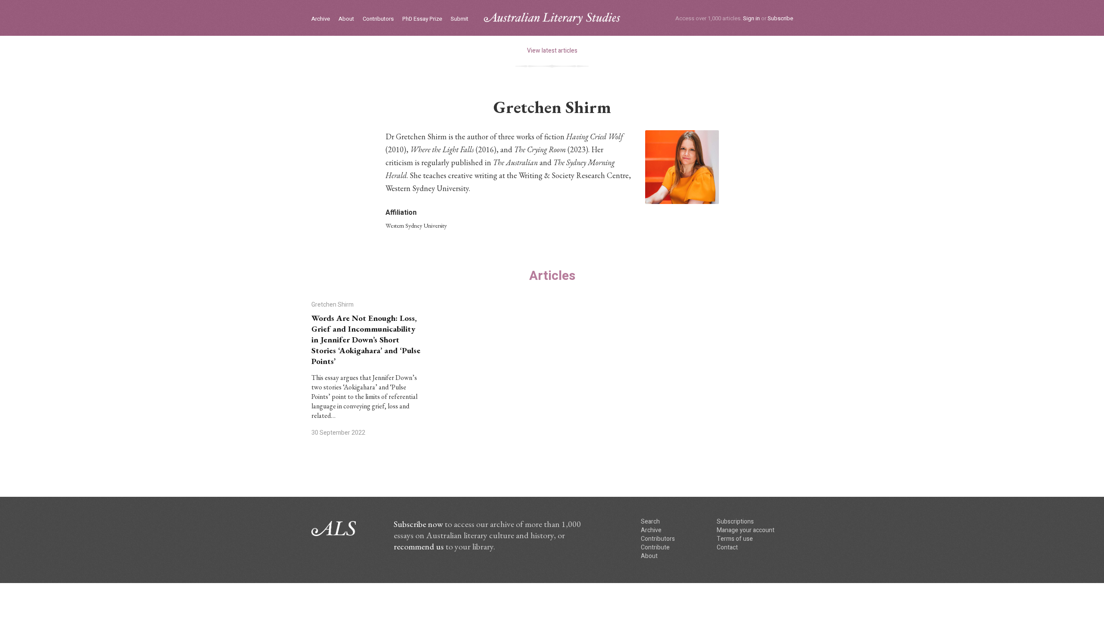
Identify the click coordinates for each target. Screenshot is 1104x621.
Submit (459, 19)
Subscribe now (418, 524)
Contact (727, 547)
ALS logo (552, 19)
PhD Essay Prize (422, 19)
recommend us (419, 546)
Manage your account (746, 530)
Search (650, 521)
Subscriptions (735, 521)
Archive (320, 19)
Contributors (378, 19)
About (346, 19)
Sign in (751, 18)
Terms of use (735, 538)
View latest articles (552, 50)
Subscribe (780, 18)
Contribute (655, 547)
